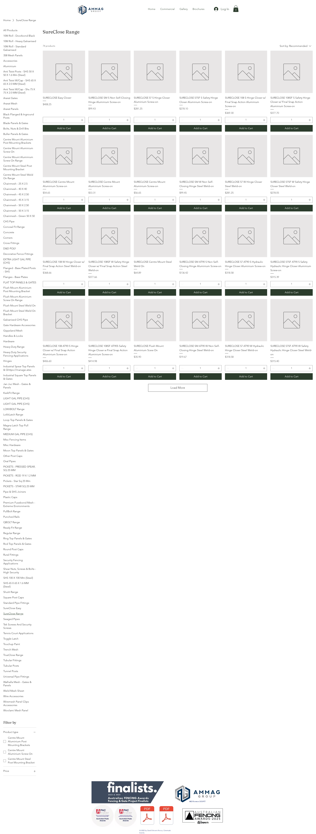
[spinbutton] (63, 120)
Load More (178, 388)
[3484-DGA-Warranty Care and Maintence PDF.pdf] (166, 816)
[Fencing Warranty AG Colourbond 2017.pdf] (147, 816)
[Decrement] (45, 120)
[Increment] (82, 120)
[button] (236, 8)
